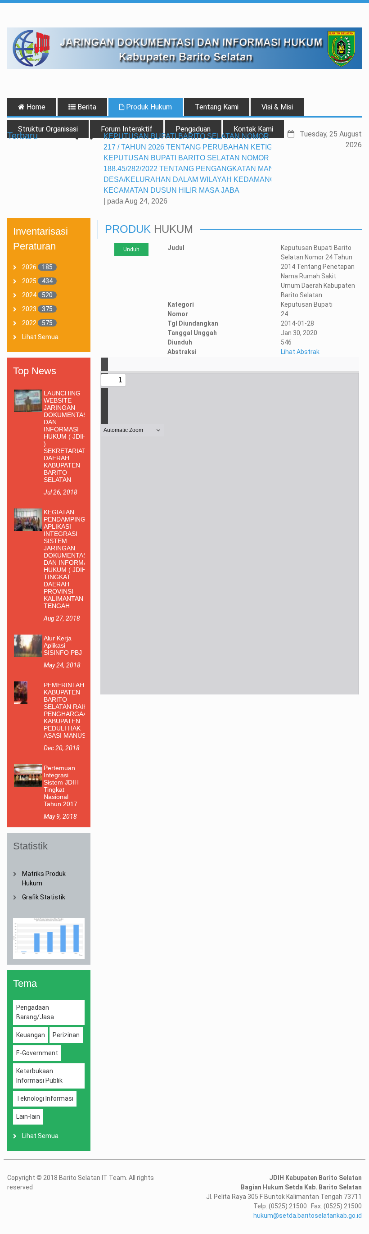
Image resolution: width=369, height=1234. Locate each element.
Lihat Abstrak (300, 351)
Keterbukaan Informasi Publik (39, 1075)
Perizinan (66, 1035)
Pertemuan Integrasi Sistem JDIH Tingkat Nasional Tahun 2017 (61, 786)
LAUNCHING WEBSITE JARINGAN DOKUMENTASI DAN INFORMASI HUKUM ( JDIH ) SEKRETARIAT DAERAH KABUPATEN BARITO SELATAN (66, 436)
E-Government (37, 1053)
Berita (86, 107)
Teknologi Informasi (44, 1098)
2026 (29, 267)
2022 (29, 323)
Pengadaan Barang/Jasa (35, 1012)
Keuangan (30, 1035)
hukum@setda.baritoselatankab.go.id (307, 1215)
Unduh (131, 249)
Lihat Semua (40, 336)
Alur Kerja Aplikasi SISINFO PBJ (63, 645)
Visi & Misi (277, 107)
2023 (29, 309)
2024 (29, 295)
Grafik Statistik (43, 897)
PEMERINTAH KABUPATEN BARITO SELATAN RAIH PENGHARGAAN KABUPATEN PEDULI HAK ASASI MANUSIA (68, 710)
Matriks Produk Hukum (44, 878)
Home (35, 107)
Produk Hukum (148, 107)
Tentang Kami (216, 107)
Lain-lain (28, 1116)
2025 (29, 281)
